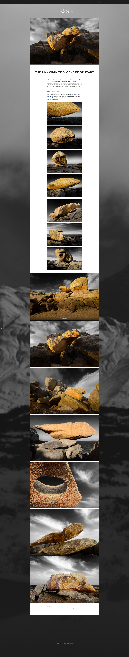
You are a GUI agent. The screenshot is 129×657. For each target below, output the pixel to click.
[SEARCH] (99, 2)
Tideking (76, 94)
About (93, 2)
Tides (69, 608)
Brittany (50, 606)
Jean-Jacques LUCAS (36, 2)
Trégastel (73, 608)
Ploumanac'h (58, 608)
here (48, 96)
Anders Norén (67, 647)
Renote (64, 608)
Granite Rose (51, 608)
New (45, 2)
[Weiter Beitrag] (127, 328)
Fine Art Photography (65, 11)
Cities (69, 2)
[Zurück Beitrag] (1, 328)
